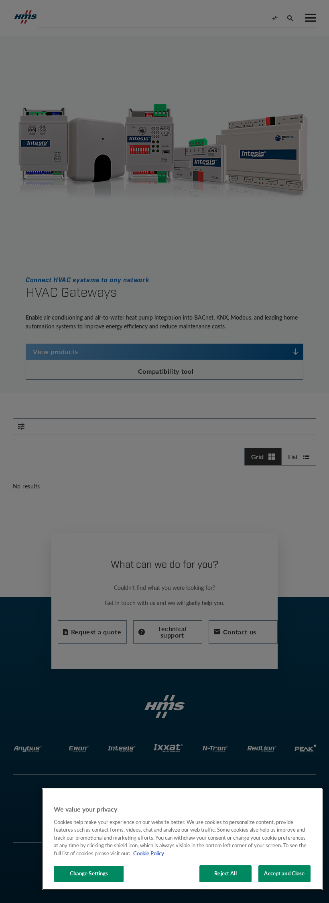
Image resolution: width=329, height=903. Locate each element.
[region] (182, 839)
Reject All (225, 873)
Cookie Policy (148, 853)
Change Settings (89, 873)
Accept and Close (284, 873)
